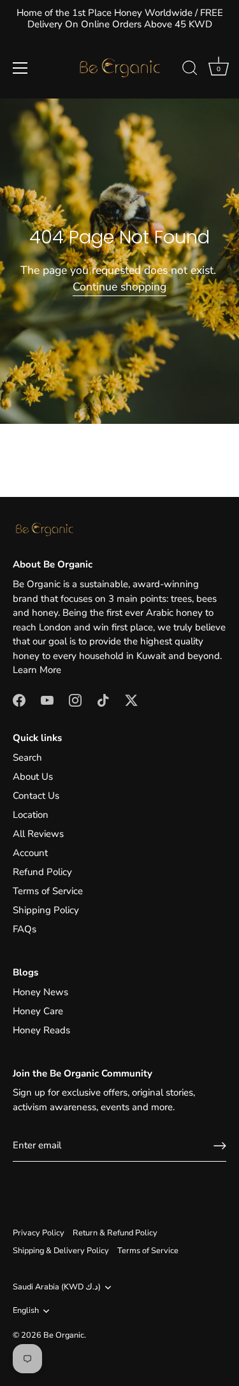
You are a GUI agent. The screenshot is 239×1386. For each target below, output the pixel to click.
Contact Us (36, 795)
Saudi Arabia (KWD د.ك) (57, 1287)
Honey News (40, 992)
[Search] (190, 70)
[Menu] (20, 68)
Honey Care (38, 1011)
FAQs (24, 929)
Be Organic (63, 1335)
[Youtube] (47, 699)
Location (30, 814)
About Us (33, 776)
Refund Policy (42, 872)
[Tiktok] (103, 699)
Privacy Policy (38, 1233)
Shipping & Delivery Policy (61, 1250)
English (26, 1311)
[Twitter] (131, 699)
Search (27, 757)
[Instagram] (75, 699)
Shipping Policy (46, 910)
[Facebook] (19, 699)
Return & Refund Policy (115, 1233)
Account (30, 852)
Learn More (37, 669)
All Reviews (38, 833)
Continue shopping (119, 286)
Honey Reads (41, 1030)
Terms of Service (48, 891)
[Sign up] (220, 1145)
